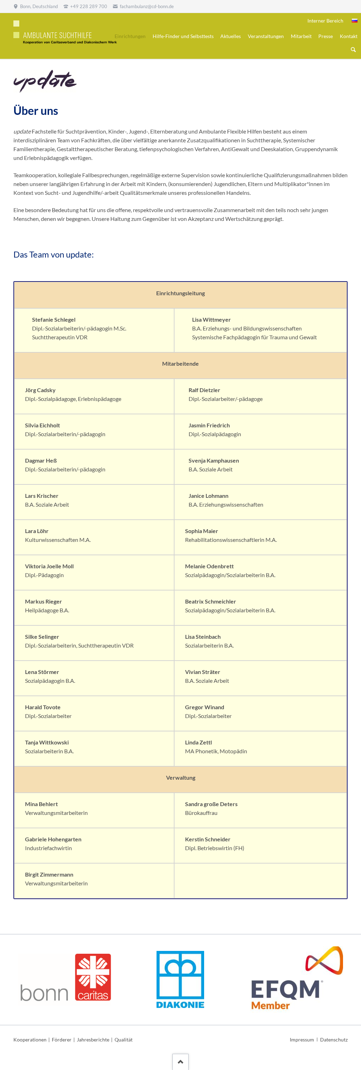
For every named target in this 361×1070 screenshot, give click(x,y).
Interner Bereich (325, 21)
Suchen (353, 50)
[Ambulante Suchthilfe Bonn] (354, 21)
